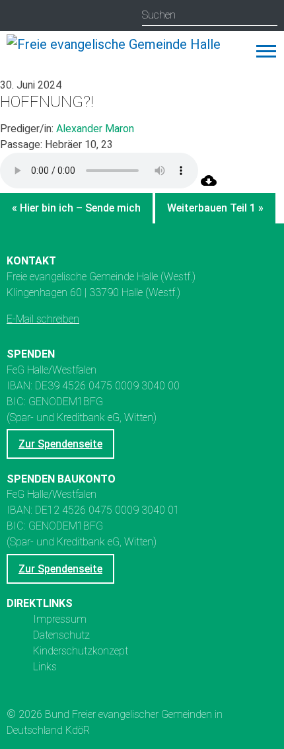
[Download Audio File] (209, 184)
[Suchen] (267, 15)
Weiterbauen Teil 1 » (215, 208)
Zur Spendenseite (60, 444)
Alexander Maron (95, 128)
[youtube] (43, 16)
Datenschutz (61, 635)
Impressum (60, 619)
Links (45, 666)
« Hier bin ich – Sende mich (76, 208)
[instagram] (18, 16)
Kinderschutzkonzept (80, 651)
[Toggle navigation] (266, 51)
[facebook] (69, 16)
